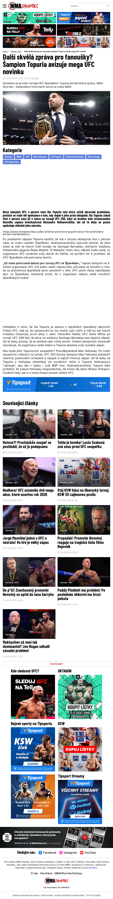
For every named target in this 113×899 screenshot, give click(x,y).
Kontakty (93, 868)
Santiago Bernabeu (75, 157)
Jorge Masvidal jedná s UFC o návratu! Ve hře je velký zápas (26, 540)
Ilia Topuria (56, 157)
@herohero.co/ (46, 843)
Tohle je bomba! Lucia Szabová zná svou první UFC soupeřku (81, 445)
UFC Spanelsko (12, 162)
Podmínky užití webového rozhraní (26, 895)
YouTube (90, 852)
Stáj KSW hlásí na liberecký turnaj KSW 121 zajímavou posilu (83, 493)
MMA (19, 157)
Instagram (70, 852)
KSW (71, 483)
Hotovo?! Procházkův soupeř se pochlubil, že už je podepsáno (27, 445)
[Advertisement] (56, 188)
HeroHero (46, 873)
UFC (19, 51)
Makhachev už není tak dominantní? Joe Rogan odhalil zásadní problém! (26, 647)
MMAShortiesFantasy (68, 873)
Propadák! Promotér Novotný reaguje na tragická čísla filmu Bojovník (81, 542)
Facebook (49, 852)
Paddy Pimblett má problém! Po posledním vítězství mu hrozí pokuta (81, 595)
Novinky (14, 51)
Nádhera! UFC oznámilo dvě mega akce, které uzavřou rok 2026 (28, 493)
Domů (5, 51)
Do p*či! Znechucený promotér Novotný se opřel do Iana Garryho (28, 593)
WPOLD (35, 79)
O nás (34, 873)
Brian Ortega (94, 157)
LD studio (96, 895)
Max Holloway (40, 157)
